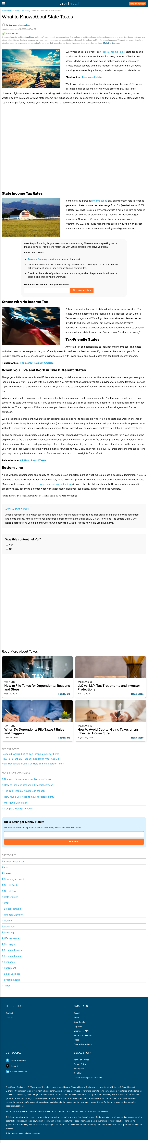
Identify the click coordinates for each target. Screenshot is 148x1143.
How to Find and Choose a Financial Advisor (28, 784)
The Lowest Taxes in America (36, 362)
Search (77, 1013)
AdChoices (79, 1068)
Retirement (10, 967)
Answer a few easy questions (43, 259)
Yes (10, 544)
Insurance (9, 926)
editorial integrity (29, 37)
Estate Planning (12, 908)
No (10, 548)
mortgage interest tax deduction (53, 484)
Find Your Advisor (82, 290)
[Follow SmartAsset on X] (7, 1066)
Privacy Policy (80, 1064)
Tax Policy (25, 11)
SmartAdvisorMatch (83, 1044)
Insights (8, 920)
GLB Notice (79, 1073)
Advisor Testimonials (83, 1035)
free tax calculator (92, 77)
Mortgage (9, 944)
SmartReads (7, 11)
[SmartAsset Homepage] (69, 3)
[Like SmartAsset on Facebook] (7, 1060)
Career (7, 873)
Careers (9, 1017)
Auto (6, 867)
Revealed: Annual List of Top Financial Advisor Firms (30, 753)
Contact (9, 1013)
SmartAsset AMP (81, 1031)
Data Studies (11, 896)
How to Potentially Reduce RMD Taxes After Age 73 (30, 758)
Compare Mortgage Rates (18, 808)
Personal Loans (12, 956)
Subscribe (74, 841)
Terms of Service (81, 1060)
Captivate (78, 1026)
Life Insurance (11, 938)
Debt (6, 902)
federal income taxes (113, 51)
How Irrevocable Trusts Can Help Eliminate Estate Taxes (33, 763)
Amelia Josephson (17, 509)
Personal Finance (13, 950)
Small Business (12, 973)
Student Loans (12, 979)
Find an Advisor (137, 3)
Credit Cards (11, 885)
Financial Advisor (13, 914)
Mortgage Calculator (15, 802)
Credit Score (11, 891)
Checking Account (14, 879)
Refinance (9, 962)
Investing (9, 932)
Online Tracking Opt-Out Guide (88, 1077)
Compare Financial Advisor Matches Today (27, 779)
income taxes (99, 200)
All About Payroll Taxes (33, 460)
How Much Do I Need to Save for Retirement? (29, 796)
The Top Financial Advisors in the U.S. (24, 790)
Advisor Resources (14, 861)
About (76, 1017)
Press (76, 1040)
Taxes (16, 11)
